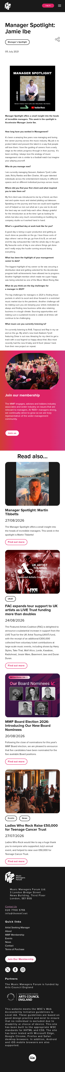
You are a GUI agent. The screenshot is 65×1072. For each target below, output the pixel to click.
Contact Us (11, 906)
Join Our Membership (20, 959)
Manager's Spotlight (17, 42)
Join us (12, 433)
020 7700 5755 (15, 910)
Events (11, 818)
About (8, 931)
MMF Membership (14, 934)
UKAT (10, 598)
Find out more (16, 542)
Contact (9, 945)
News (24, 818)
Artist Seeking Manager (17, 927)
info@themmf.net (16, 913)
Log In (48, 5)
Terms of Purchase (14, 949)
